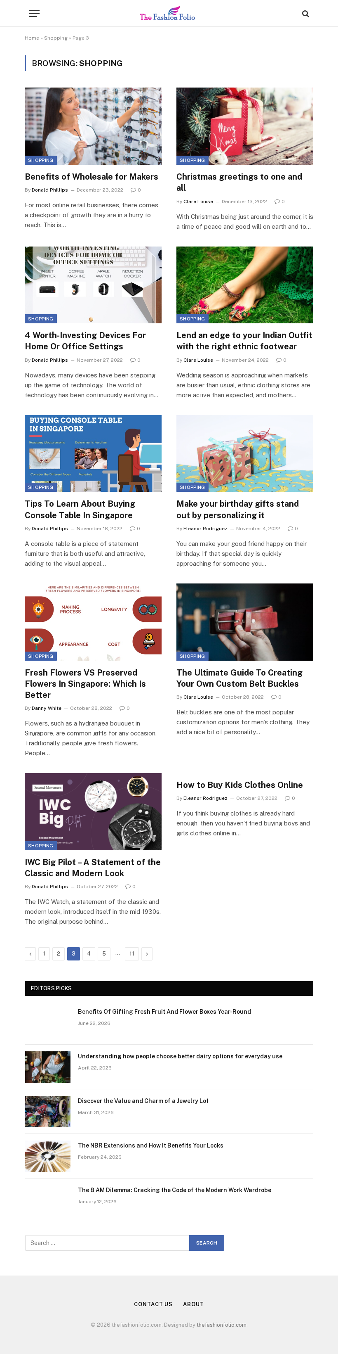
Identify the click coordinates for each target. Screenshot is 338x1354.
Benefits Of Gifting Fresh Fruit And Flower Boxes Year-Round (164, 1011)
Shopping (56, 38)
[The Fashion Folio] (169, 13)
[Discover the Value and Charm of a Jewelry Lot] (47, 1111)
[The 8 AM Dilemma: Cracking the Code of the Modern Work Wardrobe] (47, 1200)
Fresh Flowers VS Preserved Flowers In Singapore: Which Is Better (85, 684)
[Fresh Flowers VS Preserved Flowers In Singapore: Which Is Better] (93, 622)
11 (131, 954)
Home (32, 38)
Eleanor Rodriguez (205, 528)
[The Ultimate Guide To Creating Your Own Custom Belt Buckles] (244, 622)
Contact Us (153, 1304)
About (193, 1304)
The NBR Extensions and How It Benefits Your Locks (150, 1145)
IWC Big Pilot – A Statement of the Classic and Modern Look (93, 867)
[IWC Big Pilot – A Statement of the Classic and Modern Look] (93, 811)
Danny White (46, 708)
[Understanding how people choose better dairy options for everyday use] (47, 1067)
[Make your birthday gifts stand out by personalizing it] (244, 453)
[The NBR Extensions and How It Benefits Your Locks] (47, 1156)
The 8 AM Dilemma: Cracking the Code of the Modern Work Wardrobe (174, 1190)
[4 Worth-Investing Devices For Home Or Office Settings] (93, 285)
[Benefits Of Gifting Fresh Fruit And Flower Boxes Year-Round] (47, 1022)
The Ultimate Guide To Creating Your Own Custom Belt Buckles (239, 678)
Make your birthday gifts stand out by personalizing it (237, 509)
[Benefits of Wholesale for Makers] (93, 126)
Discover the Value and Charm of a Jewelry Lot (143, 1101)
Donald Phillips (50, 190)
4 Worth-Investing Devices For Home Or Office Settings (85, 340)
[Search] (304, 13)
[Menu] (34, 13)
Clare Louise (198, 201)
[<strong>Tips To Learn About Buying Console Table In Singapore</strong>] (93, 453)
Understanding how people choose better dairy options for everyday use (180, 1056)
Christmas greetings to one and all (239, 182)
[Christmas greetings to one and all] (244, 126)
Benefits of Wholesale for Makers (91, 177)
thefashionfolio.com (221, 1325)
